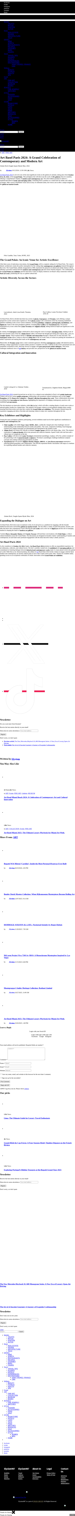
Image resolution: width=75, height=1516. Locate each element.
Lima (13, 66)
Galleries (24, 793)
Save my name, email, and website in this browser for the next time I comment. (26, 1074)
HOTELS (11, 105)
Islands (11, 57)
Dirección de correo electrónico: (10, 731)
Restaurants (14, 45)
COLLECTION (13, 82)
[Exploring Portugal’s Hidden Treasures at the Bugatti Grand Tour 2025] (39, 1155)
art (20, 348)
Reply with (5, 1085)
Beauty (11, 70)
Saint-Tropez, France (21, 64)
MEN (13, 123)
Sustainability (37, 1477)
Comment (3, 1059)
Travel (6, 54)
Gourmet (12, 48)
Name (2, 1063)
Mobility (6, 22)
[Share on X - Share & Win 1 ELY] (26, 644)
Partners (63, 1481)
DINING (7, 39)
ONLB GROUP (38, 1501)
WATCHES (12, 112)
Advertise (64, 1476)
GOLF (10, 100)
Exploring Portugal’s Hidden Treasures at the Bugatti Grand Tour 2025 (32, 1170)
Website (2, 1070)
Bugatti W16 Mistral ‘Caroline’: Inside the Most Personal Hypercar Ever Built (35, 864)
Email (2, 1067)
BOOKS (10, 85)
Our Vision (36, 1473)
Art (37, 552)
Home (6, 31)
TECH (10, 38)
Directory (35, 1479)
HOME (10, 125)
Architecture (14, 36)
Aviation (11, 27)
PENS (10, 98)
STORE (6, 101)
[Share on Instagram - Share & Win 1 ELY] (33, 588)
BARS (10, 50)
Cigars (11, 52)
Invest (34, 1475)
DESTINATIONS (13, 62)
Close (2, 1330)
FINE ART (11, 80)
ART (5, 78)
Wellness (6, 68)
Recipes (11, 46)
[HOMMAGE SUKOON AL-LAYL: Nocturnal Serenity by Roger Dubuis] (39, 912)
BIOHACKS (12, 114)
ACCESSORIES (13, 96)
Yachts (11, 23)
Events (6, 77)
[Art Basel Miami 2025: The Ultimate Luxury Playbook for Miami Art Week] (39, 812)
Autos (10, 29)
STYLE (6, 93)
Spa (9, 75)
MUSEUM (11, 84)
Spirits (11, 43)
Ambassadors (65, 1483)
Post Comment (5, 1081)
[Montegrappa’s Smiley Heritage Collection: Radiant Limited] (39, 975)
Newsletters (64, 1480)
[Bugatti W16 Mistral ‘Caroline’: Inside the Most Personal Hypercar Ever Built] (39, 851)
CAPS (10, 107)
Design (11, 34)
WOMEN (15, 121)
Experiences (13, 61)
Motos (10, 25)
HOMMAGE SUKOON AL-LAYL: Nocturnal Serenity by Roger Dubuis (33, 925)
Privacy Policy (51, 1473)
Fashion (11, 94)
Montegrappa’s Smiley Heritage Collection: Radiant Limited (28, 988)
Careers (63, 1478)
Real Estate (13, 32)
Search (21, 132)
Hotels (11, 59)
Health (11, 73)
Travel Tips (13, 55)
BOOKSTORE (13, 103)
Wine (10, 41)
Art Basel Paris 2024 (6, 175)
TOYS (10, 109)
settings (26, 1089)
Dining (6, 1477)
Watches (12, 91)
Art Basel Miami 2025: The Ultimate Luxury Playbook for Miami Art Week (34, 833)
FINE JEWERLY (13, 89)
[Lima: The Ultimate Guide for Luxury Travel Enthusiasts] (39, 1104)
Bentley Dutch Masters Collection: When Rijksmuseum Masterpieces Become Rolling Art (39, 894)
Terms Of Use (51, 1475)
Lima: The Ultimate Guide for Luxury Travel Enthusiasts (27, 1118)
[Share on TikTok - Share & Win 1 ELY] (24, 691)
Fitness (11, 71)
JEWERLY (7, 87)
